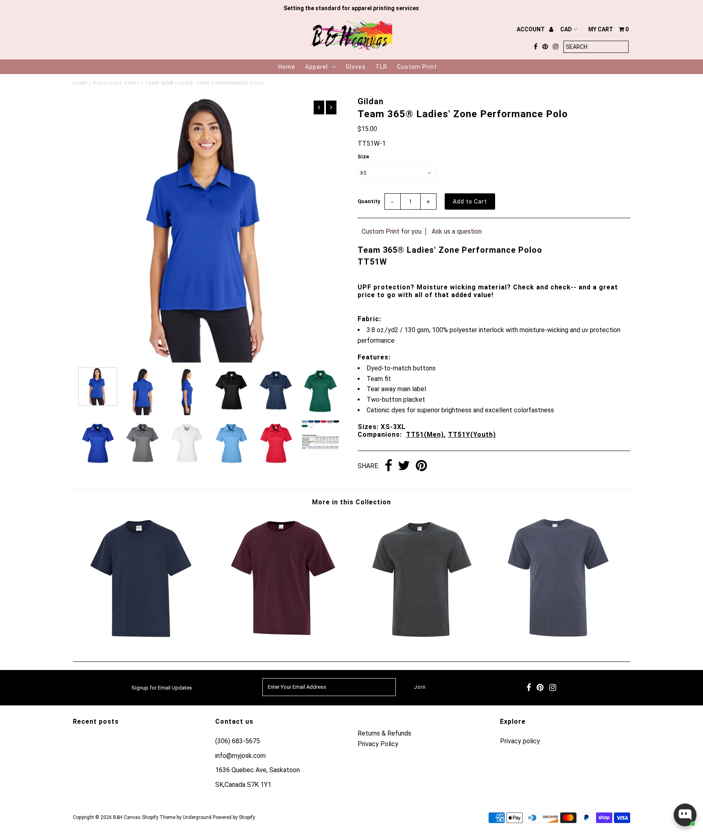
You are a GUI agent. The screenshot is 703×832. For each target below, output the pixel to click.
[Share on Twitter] (404, 466)
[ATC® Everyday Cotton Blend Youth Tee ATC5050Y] (142, 640)
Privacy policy (520, 741)
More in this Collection (351, 502)
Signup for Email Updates (161, 688)
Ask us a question (457, 231)
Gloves (356, 66)
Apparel (316, 66)
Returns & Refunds (384, 733)
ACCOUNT (531, 29)
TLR (381, 66)
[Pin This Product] (421, 466)
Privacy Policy (378, 744)
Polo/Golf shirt (116, 83)
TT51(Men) (425, 434)
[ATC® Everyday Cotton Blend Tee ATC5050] (421, 640)
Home (286, 66)
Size (363, 156)
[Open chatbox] (685, 815)
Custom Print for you (391, 231)
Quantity (369, 201)
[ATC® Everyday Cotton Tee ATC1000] (560, 640)
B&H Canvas (127, 817)
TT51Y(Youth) (472, 434)
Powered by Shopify (234, 817)
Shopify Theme (158, 817)
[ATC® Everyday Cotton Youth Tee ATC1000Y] (282, 640)
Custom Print (417, 66)
